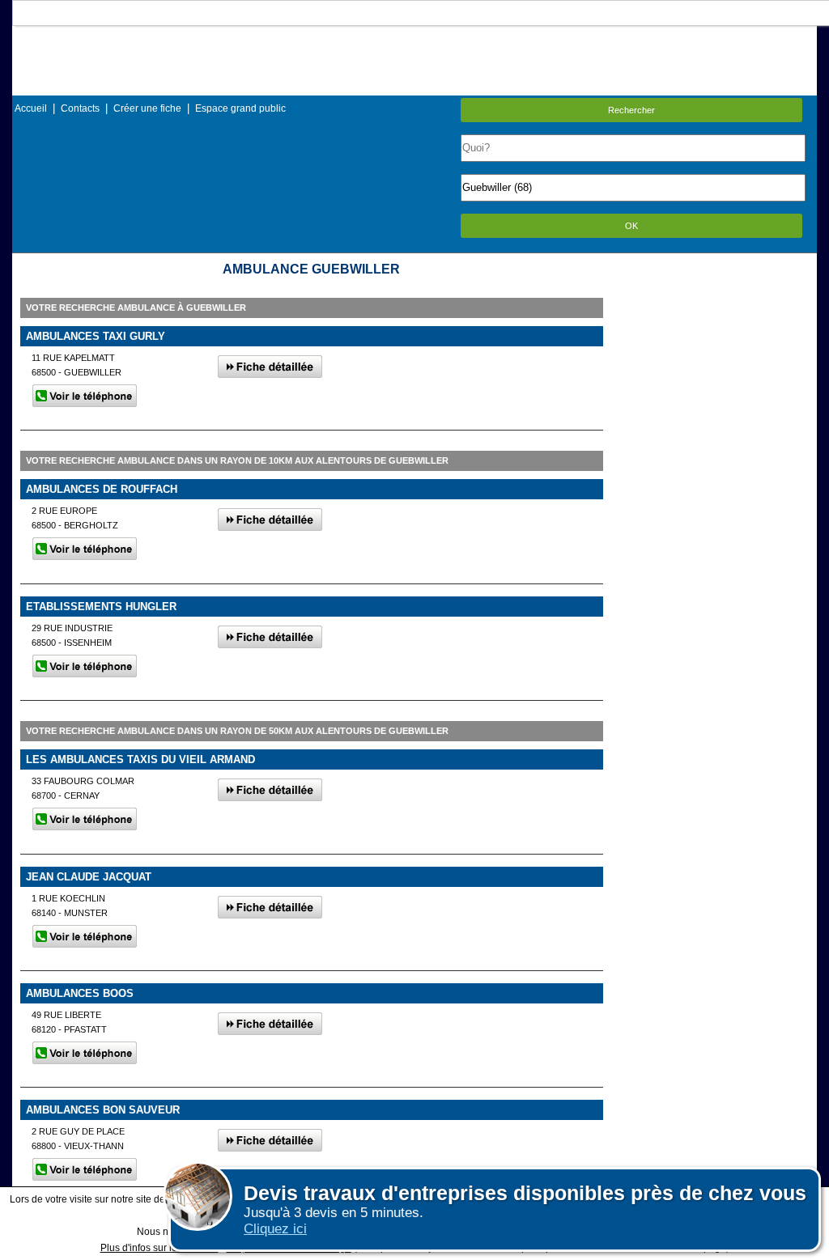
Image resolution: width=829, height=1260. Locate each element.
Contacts (80, 108)
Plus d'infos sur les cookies (159, 1248)
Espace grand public (240, 108)
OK (631, 226)
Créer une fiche (147, 108)
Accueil (31, 108)
